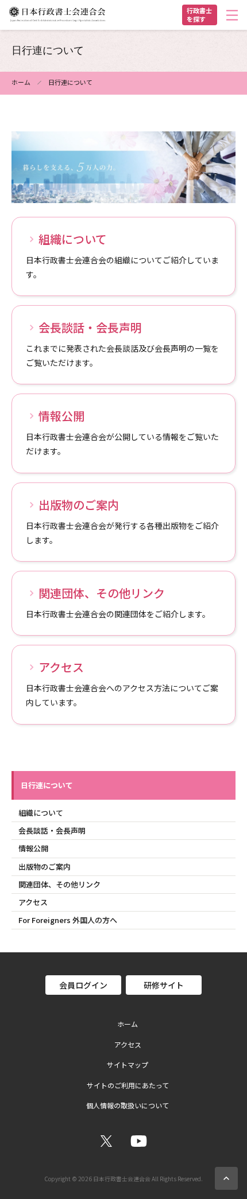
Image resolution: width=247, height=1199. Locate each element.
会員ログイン (83, 985)
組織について (40, 812)
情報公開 (33, 848)
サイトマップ (127, 1064)
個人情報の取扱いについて (127, 1105)
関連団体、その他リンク (59, 884)
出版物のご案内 (44, 866)
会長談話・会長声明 (52, 830)
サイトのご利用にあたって (128, 1085)
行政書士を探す (199, 15)
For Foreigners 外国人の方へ (67, 919)
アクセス (33, 902)
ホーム (20, 82)
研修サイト (164, 985)
